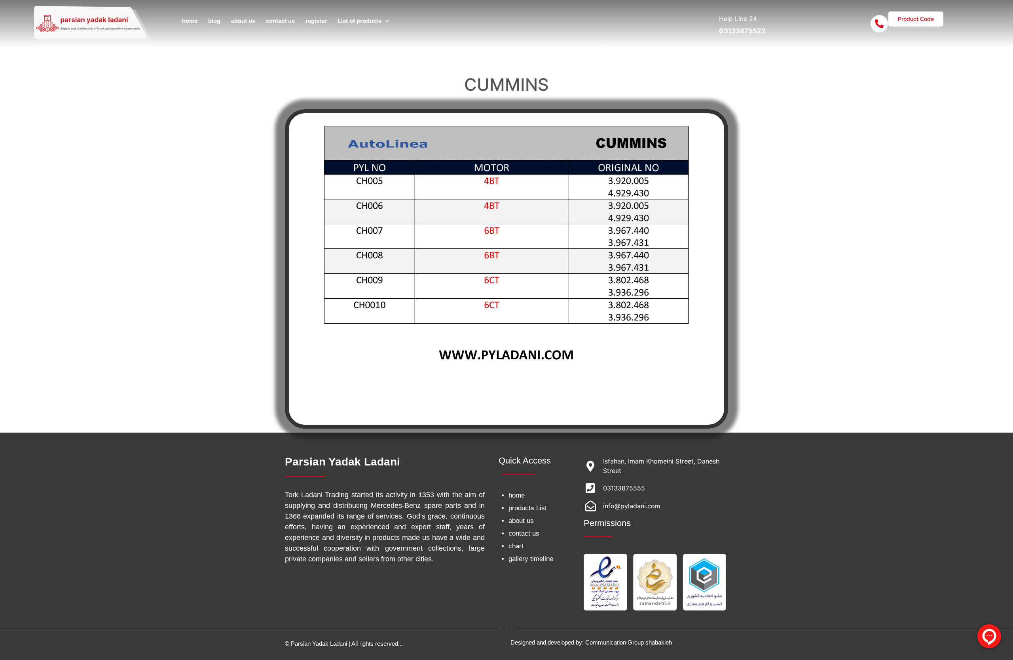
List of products (359, 20)
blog (214, 20)
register (316, 20)
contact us (280, 20)
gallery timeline (530, 559)
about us (243, 20)
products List (527, 508)
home (189, 20)
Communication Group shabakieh (628, 642)
